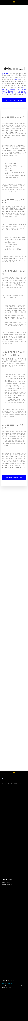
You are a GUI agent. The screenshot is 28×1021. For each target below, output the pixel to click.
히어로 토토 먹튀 (11, 91)
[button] (14, 2)
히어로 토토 (5, 74)
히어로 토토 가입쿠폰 (10, 93)
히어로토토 (17, 79)
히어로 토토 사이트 (13, 89)
